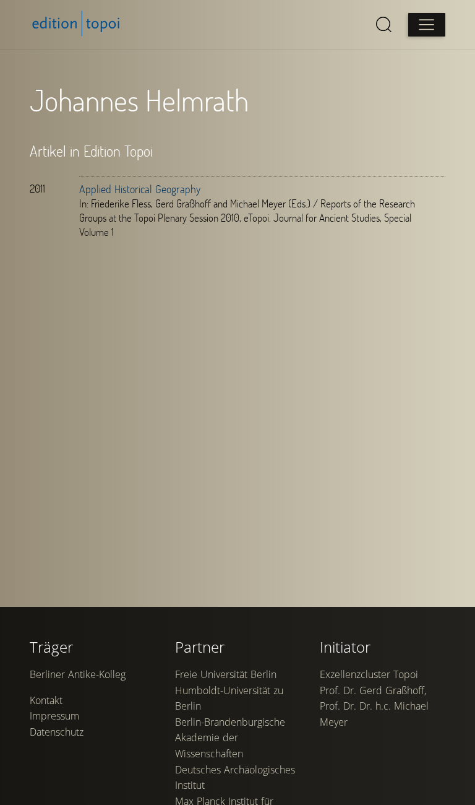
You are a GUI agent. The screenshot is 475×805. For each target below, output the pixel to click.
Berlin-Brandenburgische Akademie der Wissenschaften (230, 737)
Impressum (54, 716)
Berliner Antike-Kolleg (78, 674)
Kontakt (46, 700)
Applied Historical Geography (139, 188)
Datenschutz (56, 732)
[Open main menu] (426, 25)
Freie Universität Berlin (225, 674)
